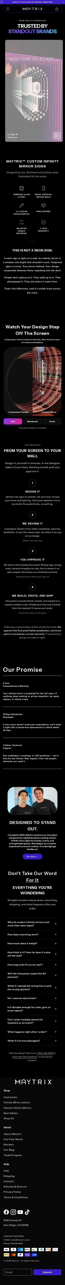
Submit (47, 1272)
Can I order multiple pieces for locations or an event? (25, 1021)
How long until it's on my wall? (25, 964)
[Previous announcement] (1, 2)
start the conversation (24, 1056)
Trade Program (13, 1155)
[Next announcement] (63, 2)
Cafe (13, 421)
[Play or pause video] (56, 135)
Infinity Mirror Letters (17, 1102)
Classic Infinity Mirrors (17, 1107)
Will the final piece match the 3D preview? (27, 975)
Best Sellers (11, 1113)
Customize (10, 1097)
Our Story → (32, 856)
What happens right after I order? (27, 1031)
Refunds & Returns (15, 1186)
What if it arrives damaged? (24, 1040)
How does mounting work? (23, 934)
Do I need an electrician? (22, 998)
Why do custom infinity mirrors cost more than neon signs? (28, 924)
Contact (9, 1181)
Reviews (9, 1144)
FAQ (6, 1170)
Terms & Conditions (16, 1197)
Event (52, 421)
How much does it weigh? (22, 943)
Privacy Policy (12, 1191)
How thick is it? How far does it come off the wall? (29, 954)
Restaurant (32, 421)
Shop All (9, 1118)
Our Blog (9, 1149)
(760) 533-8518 (45, 1053)
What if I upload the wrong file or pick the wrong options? (29, 987)
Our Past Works (13, 1139)
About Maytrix (12, 1133)
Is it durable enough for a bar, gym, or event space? (29, 1009)
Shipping (9, 1176)
